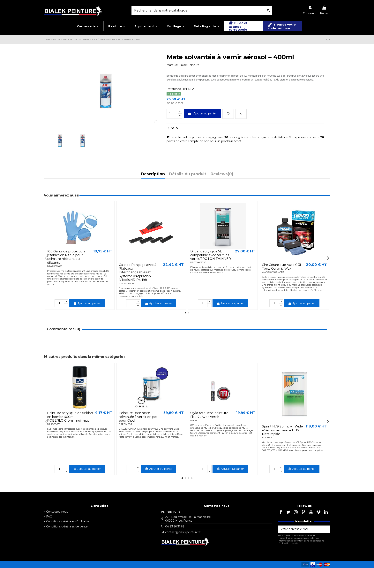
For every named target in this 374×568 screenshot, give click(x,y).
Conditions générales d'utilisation (68, 521)
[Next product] (329, 39)
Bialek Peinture (188, 65)
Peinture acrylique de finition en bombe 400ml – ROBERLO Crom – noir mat (70, 416)
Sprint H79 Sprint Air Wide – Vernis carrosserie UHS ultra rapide (282, 430)
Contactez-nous (57, 511)
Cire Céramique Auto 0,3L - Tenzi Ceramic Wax (283, 266)
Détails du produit (187, 174)
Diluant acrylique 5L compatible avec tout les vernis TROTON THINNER (210, 255)
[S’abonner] (326, 529)
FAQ (49, 516)
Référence (174, 89)
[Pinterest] (177, 128)
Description (153, 174)
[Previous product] (327, 39)
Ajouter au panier (205, 113)
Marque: (172, 65)
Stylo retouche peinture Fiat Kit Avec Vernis (209, 414)
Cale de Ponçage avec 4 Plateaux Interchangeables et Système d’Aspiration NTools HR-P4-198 (137, 272)
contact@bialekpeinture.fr (182, 532)
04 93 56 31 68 (174, 526)
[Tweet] (172, 128)
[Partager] (168, 128)
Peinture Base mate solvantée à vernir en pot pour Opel (138, 416)
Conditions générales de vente (67, 526)
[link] (310, 10)
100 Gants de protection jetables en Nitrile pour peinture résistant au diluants (66, 257)
